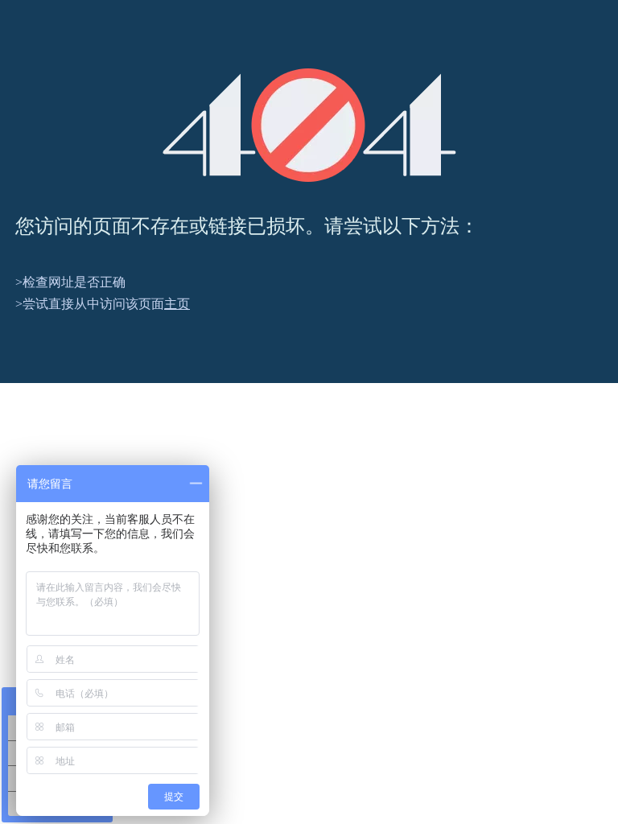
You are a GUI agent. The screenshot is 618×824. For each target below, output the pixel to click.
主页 (177, 304)
